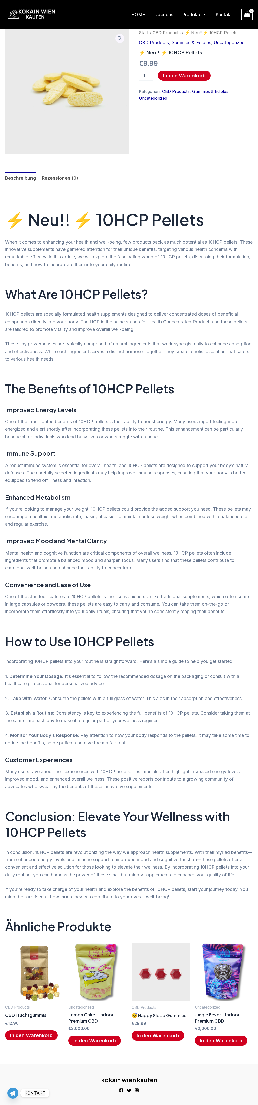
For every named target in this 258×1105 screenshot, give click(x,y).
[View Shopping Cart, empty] (247, 14)
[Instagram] (136, 1090)
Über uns (163, 14)
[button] (119, 38)
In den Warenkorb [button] (31, 1035)
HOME (138, 14)
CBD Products (167, 32)
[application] (204, 14)
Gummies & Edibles (191, 42)
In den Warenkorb (184, 76)
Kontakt (224, 14)
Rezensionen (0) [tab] (60, 178)
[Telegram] (12, 1093)
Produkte (191, 14)
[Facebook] (121, 1090)
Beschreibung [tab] (20, 178)
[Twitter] (129, 1090)
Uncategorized (229, 42)
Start (144, 32)
